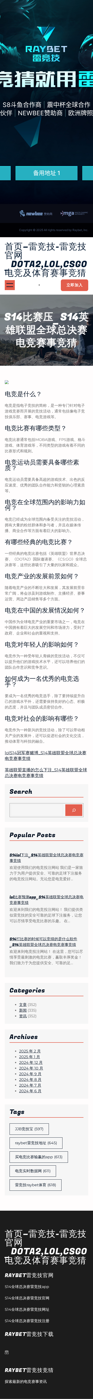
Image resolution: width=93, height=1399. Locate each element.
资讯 (23, 1016)
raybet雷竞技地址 (36, 1143)
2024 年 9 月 (30, 1074)
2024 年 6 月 (30, 1091)
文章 (23, 1004)
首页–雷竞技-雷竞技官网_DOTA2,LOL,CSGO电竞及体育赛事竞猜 (46, 260)
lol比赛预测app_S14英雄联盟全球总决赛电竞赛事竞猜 (46, 900)
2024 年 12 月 (31, 1062)
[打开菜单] (10, 285)
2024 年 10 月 (31, 1068)
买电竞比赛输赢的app (38, 1157)
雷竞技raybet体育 (35, 1185)
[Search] (73, 810)
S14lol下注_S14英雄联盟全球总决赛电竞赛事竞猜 (46, 858)
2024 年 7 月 (30, 1085)
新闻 (23, 1010)
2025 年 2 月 (30, 1051)
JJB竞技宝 (29, 1129)
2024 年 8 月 (30, 1079)
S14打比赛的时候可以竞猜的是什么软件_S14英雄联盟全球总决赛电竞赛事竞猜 (43, 942)
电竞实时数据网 (33, 1171)
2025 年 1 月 (29, 1057)
